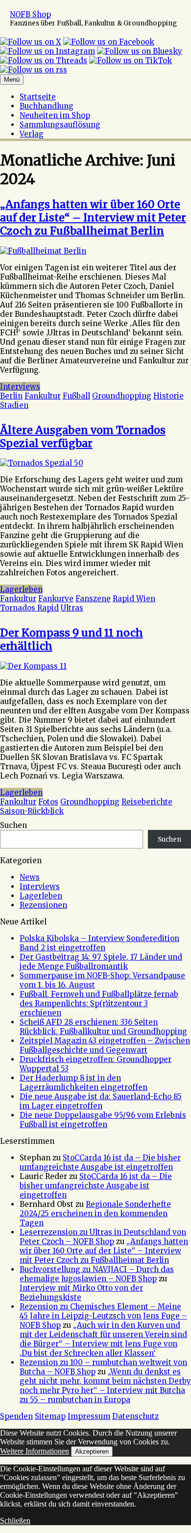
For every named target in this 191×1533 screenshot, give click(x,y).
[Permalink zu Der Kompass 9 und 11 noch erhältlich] (33, 666)
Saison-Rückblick (32, 811)
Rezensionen (43, 905)
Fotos (48, 801)
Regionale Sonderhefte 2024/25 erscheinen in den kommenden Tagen (95, 1213)
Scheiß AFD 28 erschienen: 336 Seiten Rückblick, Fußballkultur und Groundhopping (103, 1026)
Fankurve (55, 598)
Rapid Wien (134, 598)
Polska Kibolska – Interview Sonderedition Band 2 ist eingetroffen (99, 943)
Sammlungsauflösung (60, 124)
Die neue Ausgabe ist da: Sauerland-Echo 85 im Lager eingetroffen (101, 1101)
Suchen (13, 825)
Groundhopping (121, 396)
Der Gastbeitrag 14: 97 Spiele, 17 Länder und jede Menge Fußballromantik (101, 961)
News (30, 877)
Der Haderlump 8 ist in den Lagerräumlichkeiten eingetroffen (83, 1082)
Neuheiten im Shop (55, 115)
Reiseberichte (146, 801)
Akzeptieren (92, 1451)
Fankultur (42, 396)
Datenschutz (135, 1416)
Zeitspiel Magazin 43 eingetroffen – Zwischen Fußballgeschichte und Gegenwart (105, 1045)
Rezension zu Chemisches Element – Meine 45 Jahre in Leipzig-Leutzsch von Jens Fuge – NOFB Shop (103, 1316)
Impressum (89, 1416)
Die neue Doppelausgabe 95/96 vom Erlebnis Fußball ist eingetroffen (103, 1119)
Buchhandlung (46, 106)
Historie (168, 396)
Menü (12, 79)
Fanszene (93, 598)
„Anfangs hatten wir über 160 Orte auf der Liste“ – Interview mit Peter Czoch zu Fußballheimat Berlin (93, 217)
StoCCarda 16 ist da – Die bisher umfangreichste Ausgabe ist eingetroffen (100, 1162)
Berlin (11, 396)
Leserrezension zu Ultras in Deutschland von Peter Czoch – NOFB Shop (103, 1236)
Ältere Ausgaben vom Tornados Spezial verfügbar (83, 437)
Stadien (14, 405)
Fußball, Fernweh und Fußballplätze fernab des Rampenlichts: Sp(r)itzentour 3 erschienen (99, 1003)
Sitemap (50, 1416)
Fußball (76, 396)
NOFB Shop (30, 14)
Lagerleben (21, 589)
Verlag (32, 134)
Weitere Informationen (34, 1451)
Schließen (15, 1520)
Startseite (38, 96)
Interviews (20, 386)
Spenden (16, 1416)
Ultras (72, 608)
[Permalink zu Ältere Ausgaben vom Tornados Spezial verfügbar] (41, 463)
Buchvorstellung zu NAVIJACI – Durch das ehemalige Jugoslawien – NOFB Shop (97, 1274)
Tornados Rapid (29, 608)
